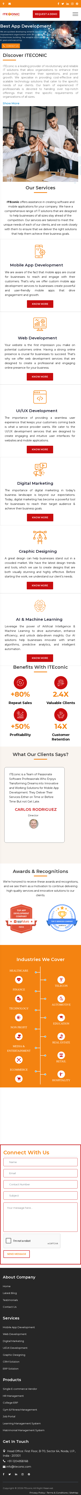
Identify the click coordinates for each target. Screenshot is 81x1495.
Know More (40, 304)
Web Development (37, 338)
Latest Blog (10, 1293)
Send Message (16, 1254)
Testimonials (10, 1300)
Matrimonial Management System (23, 1430)
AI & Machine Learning (39, 619)
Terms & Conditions (57, 1492)
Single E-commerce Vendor (20, 1388)
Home (7, 1286)
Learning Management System (22, 1423)
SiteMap (73, 1492)
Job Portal (9, 1416)
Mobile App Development (36, 265)
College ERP (10, 1402)
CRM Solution (11, 1361)
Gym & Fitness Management (20, 1409)
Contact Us (9, 1306)
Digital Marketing (35, 483)
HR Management (13, 1395)
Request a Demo (46, 14)
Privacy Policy (37, 1492)
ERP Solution (10, 1368)
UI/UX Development (36, 410)
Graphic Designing (38, 551)
